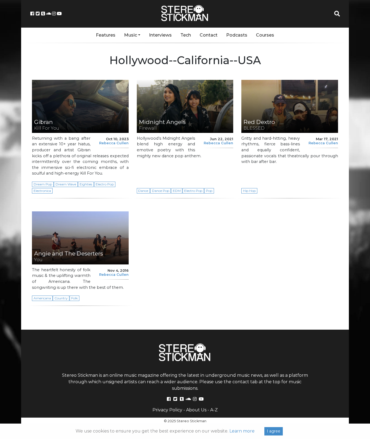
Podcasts (236, 35)
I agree (273, 431)
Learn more (242, 431)
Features (105, 35)
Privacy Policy (167, 409)
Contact (209, 35)
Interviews (160, 35)
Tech (185, 35)
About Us (196, 409)
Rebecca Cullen (114, 143)
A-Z (214, 409)
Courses (265, 35)
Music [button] (130, 35)
